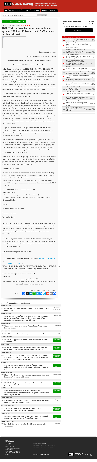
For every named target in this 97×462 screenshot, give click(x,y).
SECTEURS (35, 10)
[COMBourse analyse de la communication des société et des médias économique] (31, 7)
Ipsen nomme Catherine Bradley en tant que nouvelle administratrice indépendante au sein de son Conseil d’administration (75, 52)
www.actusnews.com (36, 284)
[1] (48, 128)
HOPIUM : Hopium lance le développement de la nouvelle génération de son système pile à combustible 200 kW (25, 348)
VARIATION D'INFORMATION (12, 448)
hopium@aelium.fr (9, 217)
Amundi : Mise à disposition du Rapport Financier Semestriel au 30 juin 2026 (75, 109)
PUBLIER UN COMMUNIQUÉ (40, 443)
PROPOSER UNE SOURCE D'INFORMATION (44, 445)
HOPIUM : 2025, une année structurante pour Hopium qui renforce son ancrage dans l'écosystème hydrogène (26, 417)
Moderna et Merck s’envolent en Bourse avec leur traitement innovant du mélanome (78, 80)
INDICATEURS (9, 449)
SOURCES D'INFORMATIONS (12, 451)
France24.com (57, 374)
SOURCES (44, 10)
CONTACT (53, 10)
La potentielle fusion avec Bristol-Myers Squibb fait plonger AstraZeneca (77, 97)
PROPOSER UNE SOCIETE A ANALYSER (43, 447)
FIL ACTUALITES (9, 446)
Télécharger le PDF (9, 276)
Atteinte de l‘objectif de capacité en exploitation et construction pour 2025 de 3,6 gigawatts (22, 409)
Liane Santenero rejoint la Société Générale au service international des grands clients (78, 72)
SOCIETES (26, 10)
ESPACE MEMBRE (15, 10)
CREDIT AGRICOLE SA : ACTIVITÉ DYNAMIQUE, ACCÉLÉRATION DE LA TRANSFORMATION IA (73, 89)
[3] (31, 164)
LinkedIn (25, 195)
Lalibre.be (58, 325)
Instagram (17, 195)
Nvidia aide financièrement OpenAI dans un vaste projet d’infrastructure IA (78, 69)
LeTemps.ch (57, 315)
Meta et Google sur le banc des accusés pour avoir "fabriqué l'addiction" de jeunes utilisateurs (26, 376)
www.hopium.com (9, 192)
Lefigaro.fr (58, 400)
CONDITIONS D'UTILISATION (12, 452)
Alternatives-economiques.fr (57, 308)
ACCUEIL (7, 440)
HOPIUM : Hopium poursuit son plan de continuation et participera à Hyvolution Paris (25, 384)
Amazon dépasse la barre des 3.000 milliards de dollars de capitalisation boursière (78, 57)
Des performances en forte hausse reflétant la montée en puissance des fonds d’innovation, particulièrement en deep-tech (26, 367)
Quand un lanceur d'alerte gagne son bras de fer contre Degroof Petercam (78, 40)
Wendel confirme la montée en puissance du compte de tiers (26, 334)
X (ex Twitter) (34, 195)
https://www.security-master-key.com (35, 269)
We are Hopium (39, 197)
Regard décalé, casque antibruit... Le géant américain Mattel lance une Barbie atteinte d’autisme (26, 401)
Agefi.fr (59, 333)
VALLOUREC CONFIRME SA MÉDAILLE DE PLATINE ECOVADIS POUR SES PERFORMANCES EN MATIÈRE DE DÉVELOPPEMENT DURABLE (26, 357)
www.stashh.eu (45, 223)
